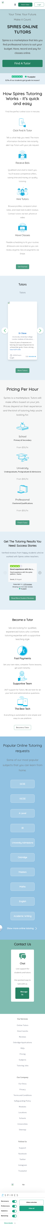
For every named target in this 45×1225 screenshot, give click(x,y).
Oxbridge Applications (22, 1042)
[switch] (14, 1206)
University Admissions (22, 842)
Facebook (22, 1153)
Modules (22, 1106)
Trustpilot (22, 1171)
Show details (8, 1223)
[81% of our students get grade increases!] (22, 76)
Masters (23, 872)
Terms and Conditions (22, 1095)
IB (22, 828)
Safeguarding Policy (22, 1101)
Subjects (22, 1060)
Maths (22, 886)
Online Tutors (22, 1025)
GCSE (22, 784)
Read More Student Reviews (22, 598)
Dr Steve (22, 333)
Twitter (22, 1159)
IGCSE (23, 798)
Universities (22, 1124)
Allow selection (31, 1202)
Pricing (23, 1054)
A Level (22, 813)
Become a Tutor (22, 727)
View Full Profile (15, 349)
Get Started (22, 266)
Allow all (31, 1208)
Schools (22, 1118)
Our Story (22, 1083)
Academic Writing (22, 916)
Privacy (22, 1089)
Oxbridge (22, 857)
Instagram (22, 1165)
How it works (22, 1031)
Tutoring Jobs (22, 1065)
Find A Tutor (25, 5)
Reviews (22, 1037)
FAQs (23, 1048)
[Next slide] (40, 330)
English (22, 901)
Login (39, 5)
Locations (22, 1112)
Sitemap (22, 1129)
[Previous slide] (4, 330)
